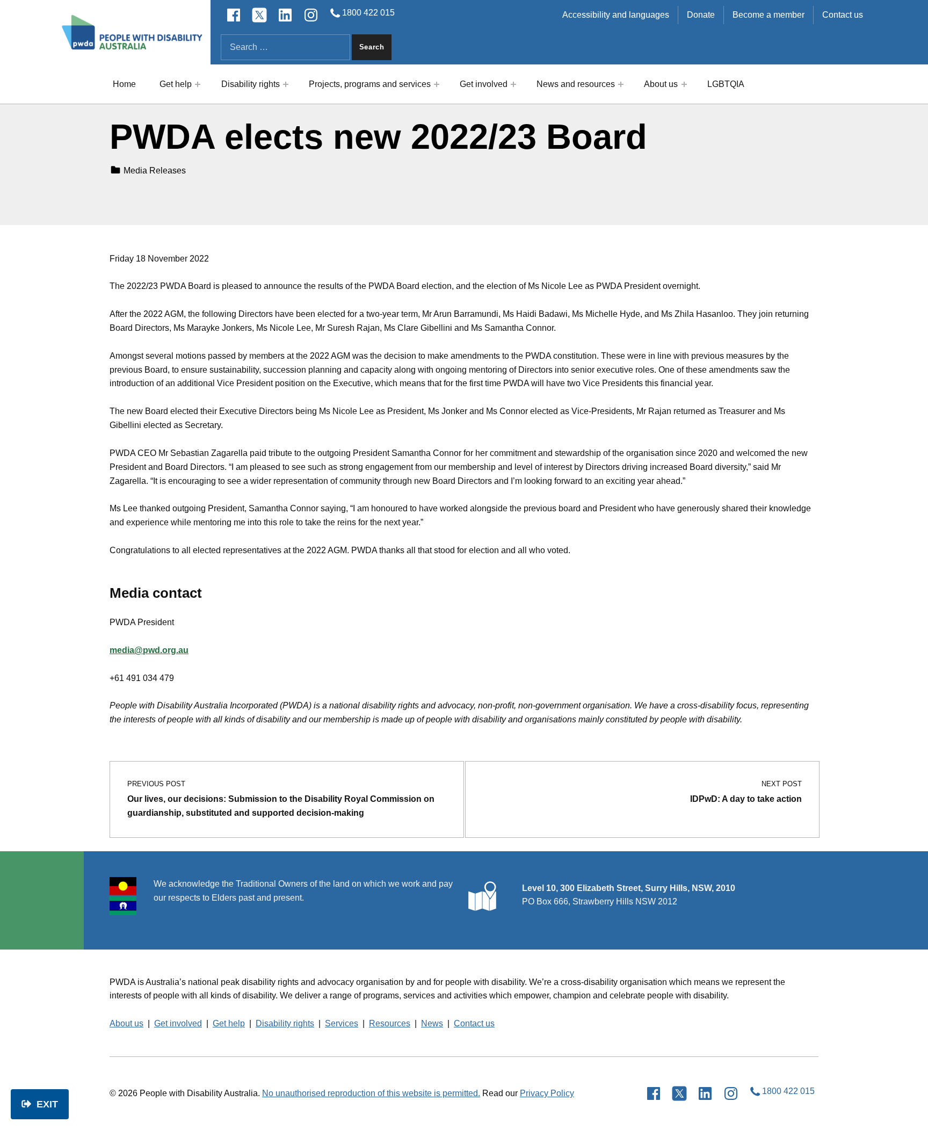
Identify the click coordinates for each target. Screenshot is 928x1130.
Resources (389, 1023)
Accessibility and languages (615, 14)
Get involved (484, 84)
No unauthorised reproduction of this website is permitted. (371, 1093)
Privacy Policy (547, 1093)
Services (341, 1023)
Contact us (842, 14)
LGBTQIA (725, 84)
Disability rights (250, 84)
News (432, 1023)
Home (124, 84)
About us (661, 84)
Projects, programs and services (370, 84)
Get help (176, 84)
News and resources (575, 84)
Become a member (768, 14)
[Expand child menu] (197, 84)
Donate (701, 14)
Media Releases (155, 170)
